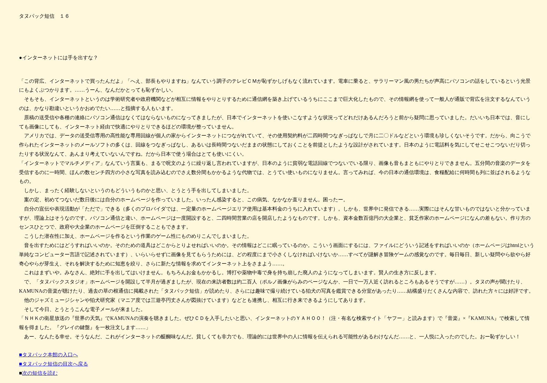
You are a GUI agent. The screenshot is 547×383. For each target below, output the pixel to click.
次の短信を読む (40, 373)
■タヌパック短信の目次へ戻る (53, 364)
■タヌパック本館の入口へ (48, 354)
